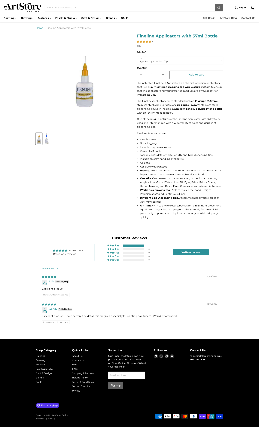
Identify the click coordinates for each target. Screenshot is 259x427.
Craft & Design (90, 18)
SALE (124, 18)
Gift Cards (209, 18)
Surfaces (44, 18)
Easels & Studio (65, 18)
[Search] (219, 7)
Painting (9, 18)
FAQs (75, 369)
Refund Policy (80, 377)
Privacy (76, 390)
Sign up (116, 385)
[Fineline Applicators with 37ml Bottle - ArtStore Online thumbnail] (39, 139)
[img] (49, 277)
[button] (144, 41)
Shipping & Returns (83, 373)
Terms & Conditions (83, 382)
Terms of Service (81, 386)
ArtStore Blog (228, 18)
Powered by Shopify (45, 418)
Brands (111, 18)
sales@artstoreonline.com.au (206, 355)
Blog (74, 364)
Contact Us (248, 18)
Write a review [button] (191, 252)
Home (39, 28)
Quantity (142, 68)
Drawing (26, 18)
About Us (77, 355)
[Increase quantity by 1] (163, 75)
